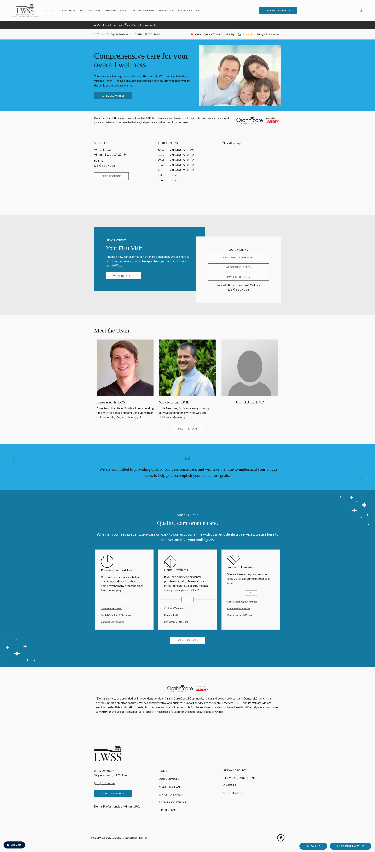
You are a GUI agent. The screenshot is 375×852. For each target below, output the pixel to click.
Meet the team (187, 428)
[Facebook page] (280, 837)
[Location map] (251, 172)
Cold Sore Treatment (111, 608)
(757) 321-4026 (153, 34)
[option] (125, 379)
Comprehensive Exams (112, 621)
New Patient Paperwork (238, 257)
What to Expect (115, 10)
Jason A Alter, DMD (250, 402)
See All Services (187, 640)
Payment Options (143, 10)
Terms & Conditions (239, 777)
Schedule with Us (278, 10)
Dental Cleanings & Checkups (116, 615)
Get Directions (111, 176)
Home (49, 10)
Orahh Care (232, 792)
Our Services (67, 10)
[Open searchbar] (360, 10)
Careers (229, 785)
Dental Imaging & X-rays (239, 615)
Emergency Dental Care (176, 621)
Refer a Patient (188, 10)
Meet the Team (90, 10)
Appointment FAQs (238, 267)
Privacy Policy (235, 770)
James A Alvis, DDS (110, 402)
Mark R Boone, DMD (174, 402)
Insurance (166, 10)
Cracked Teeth (171, 614)
